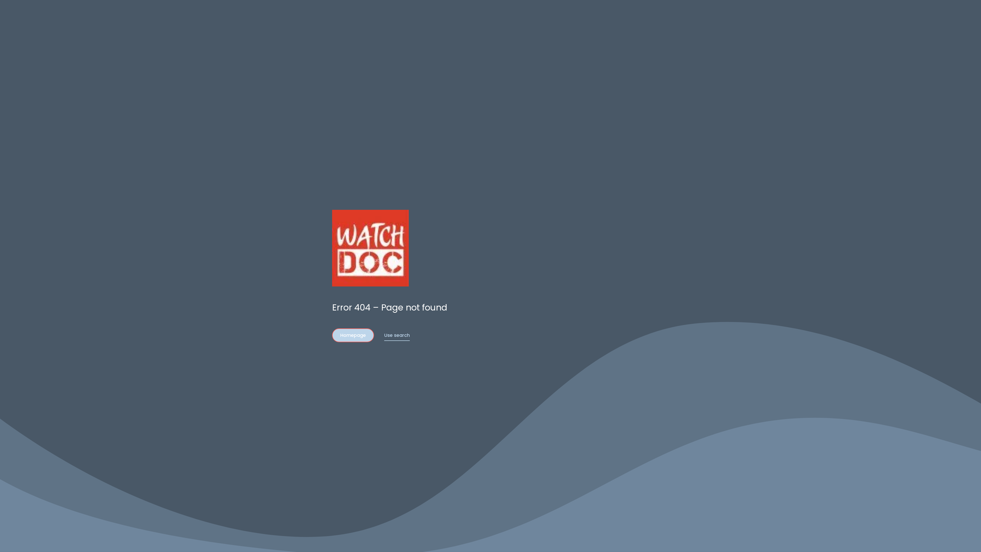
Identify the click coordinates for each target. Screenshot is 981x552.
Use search (397, 335)
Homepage (353, 335)
